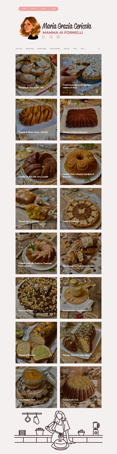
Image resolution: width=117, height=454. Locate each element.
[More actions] (54, 58)
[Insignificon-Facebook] (50, 37)
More (82, 48)
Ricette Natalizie (55, 48)
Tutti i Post (19, 48)
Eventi (75, 48)
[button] (99, 49)
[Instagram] (43, 37)
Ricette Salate (41, 48)
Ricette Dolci (30, 48)
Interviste (67, 48)
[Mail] (58, 37)
